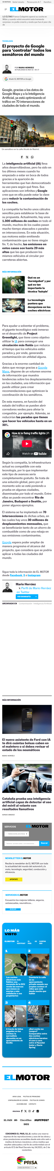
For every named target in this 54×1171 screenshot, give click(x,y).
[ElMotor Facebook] (21, 1111)
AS (36, 941)
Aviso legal (16, 1097)
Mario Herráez (26, 67)
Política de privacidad (31, 1097)
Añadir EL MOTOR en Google (20, 79)
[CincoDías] (26, 1120)
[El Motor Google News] (37, 1111)
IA (16, 341)
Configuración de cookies (18, 1100)
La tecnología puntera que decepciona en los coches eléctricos (39, 305)
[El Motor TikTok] (33, 1111)
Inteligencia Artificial (42, 603)
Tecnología (7, 41)
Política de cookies (37, 1100)
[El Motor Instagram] (29, 1111)
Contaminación (25, 603)
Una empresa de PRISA (27, 1160)
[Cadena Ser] (26, 1125)
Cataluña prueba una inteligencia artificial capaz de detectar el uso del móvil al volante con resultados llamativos (26, 804)
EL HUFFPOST (21, 942)
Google (6, 542)
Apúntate (14, 879)
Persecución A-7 (34, 2)
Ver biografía (24, 596)
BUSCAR (13, 909)
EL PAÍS (29, 942)
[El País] (7, 1120)
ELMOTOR (10, 941)
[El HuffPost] (41, 1120)
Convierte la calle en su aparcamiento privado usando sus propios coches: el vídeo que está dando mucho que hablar (38, 985)
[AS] (15, 1120)
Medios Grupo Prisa (27, 1167)
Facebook (16, 575)
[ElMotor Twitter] (25, 1111)
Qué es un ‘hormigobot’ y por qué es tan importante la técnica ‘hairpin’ (39, 284)
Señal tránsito (18, 2)
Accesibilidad (21, 1104)
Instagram (34, 575)
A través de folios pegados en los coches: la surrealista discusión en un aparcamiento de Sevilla (14, 1036)
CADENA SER (42, 942)
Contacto (32, 1104)
